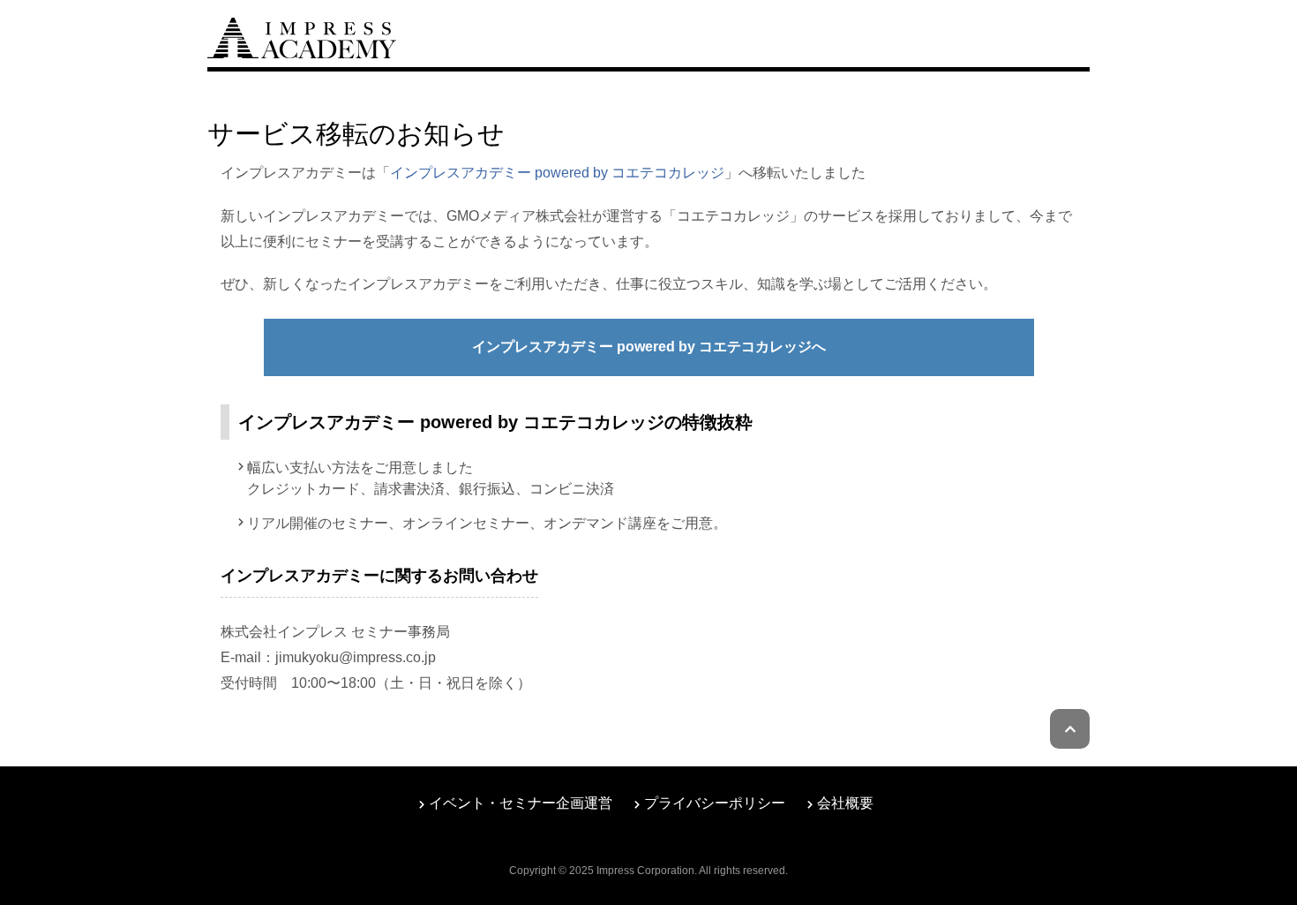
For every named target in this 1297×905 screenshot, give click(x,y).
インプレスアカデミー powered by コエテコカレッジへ (649, 346)
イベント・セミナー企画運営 (520, 803)
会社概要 (845, 803)
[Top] (301, 35)
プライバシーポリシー (714, 803)
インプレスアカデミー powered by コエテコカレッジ (557, 172)
